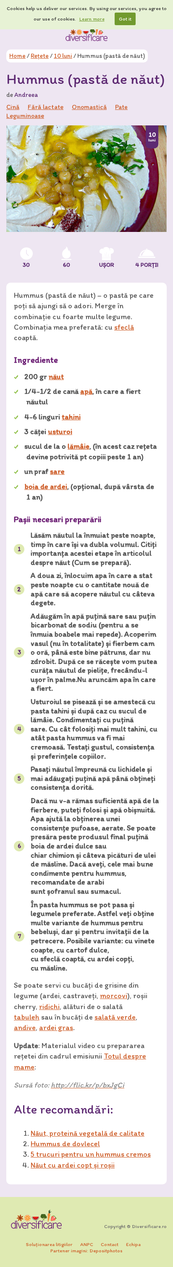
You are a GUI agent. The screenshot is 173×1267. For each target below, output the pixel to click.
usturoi (60, 431)
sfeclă (124, 327)
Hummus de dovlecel (65, 1143)
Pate (121, 107)
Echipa (133, 1244)
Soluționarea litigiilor (49, 1244)
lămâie (78, 446)
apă (86, 391)
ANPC (86, 1244)
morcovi (113, 995)
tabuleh (26, 1017)
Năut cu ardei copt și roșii (73, 1165)
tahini (71, 416)
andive (25, 1027)
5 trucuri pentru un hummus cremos (91, 1154)
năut (56, 376)
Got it (125, 19)
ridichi (49, 1006)
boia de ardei (45, 486)
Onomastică (89, 107)
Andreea (26, 95)
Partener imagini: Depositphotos (86, 1251)
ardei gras (56, 1027)
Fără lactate (45, 107)
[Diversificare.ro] (86, 33)
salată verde (115, 1017)
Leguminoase (25, 116)
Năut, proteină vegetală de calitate (87, 1133)
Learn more (92, 19)
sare (57, 471)
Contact (109, 1244)
